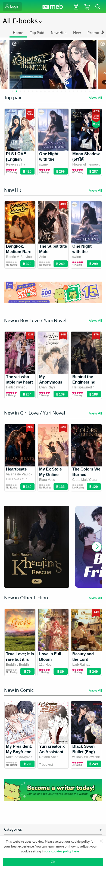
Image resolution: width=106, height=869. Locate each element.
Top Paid (37, 33)
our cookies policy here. (62, 851)
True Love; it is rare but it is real (20, 659)
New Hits (59, 33)
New (77, 33)
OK (53, 862)
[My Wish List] (75, 6)
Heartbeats (16, 469)
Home (18, 33)
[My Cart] (87, 6)
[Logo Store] (53, 7)
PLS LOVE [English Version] (16, 159)
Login (14, 6)
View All (95, 98)
